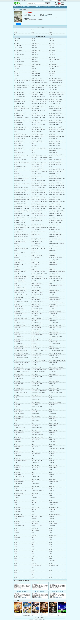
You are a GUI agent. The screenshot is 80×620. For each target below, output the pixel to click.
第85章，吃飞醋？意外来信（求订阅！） (38, 87)
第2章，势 (33, 38)
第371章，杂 (16, 255)
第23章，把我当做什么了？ (36, 50)
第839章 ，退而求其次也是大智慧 (19, 525)
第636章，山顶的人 (17, 409)
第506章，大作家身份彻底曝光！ (54, 332)
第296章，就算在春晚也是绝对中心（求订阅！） (40, 210)
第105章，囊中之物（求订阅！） (19, 99)
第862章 (50, 537)
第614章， (50, 395)
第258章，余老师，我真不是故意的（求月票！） (22, 189)
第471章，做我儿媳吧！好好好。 (37, 313)
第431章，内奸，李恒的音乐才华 (19, 290)
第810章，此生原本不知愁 (36, 507)
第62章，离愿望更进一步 (36, 73)
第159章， (15, 131)
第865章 (50, 539)
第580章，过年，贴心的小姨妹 (37, 376)
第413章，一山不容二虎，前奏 (19, 280)
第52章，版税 (16, 68)
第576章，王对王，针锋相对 (19, 374)
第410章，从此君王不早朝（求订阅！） (20, 278)
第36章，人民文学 (52, 57)
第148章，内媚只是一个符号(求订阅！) (38, 124)
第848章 (15, 530)
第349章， (50, 241)
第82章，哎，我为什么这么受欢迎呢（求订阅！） (40, 85)
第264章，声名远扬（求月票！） (19, 192)
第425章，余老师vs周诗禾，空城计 (20, 287)
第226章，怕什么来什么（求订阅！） (38, 169)
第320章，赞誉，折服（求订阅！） (55, 224)
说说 (15, 34)
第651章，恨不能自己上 (53, 416)
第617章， (50, 397)
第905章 (15, 563)
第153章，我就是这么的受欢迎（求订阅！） (21, 127)
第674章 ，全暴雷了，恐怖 (18, 430)
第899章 (15, 560)
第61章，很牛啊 (16, 73)
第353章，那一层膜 (17, 245)
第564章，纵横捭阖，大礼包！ (19, 367)
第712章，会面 (34, 451)
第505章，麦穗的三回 (35, 332)
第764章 (33, 481)
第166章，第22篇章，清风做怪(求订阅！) (38, 134)
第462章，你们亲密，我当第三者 (37, 308)
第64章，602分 (16, 75)
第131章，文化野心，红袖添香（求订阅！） (56, 113)
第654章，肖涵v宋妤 (52, 418)
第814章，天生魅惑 (52, 509)
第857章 (15, 535)
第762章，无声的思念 (52, 479)
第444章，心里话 (34, 297)
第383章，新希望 (17, 262)
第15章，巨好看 (51, 45)
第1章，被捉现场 (17, 38)
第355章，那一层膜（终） (53, 245)
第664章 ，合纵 (16, 425)
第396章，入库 (34, 269)
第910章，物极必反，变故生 (54, 565)
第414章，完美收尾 (35, 280)
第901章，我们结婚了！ (53, 560)
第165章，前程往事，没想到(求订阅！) (20, 134)
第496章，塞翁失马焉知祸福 (36, 327)
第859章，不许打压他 (52, 535)
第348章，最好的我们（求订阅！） (37, 241)
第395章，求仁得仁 (17, 269)
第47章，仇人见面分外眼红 (36, 64)
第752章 (33, 474)
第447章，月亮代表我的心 (36, 299)
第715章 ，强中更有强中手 (36, 453)
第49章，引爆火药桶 (17, 66)
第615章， (15, 397)
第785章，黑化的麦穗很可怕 (19, 493)
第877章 (50, 546)
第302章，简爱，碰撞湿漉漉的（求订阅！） (56, 213)
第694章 (33, 441)
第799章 (50, 500)
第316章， (33, 222)
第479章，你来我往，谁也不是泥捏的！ (20, 318)
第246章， (15, 182)
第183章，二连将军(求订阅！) (19, 145)
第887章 (15, 553)
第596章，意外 (51, 385)
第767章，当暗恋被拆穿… (36, 483)
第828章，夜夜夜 (34, 518)
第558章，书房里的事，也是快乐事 (20, 364)
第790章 (50, 495)
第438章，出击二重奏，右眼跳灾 (37, 294)
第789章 (33, 495)
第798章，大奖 (34, 500)
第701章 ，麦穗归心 (52, 444)
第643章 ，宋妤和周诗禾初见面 (19, 413)
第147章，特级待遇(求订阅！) (19, 124)
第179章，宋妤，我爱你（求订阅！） (55, 141)
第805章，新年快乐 (52, 504)
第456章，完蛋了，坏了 (36, 304)
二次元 (32, 6)
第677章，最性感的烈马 (53, 430)
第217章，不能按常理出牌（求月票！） (38, 164)
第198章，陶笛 (34, 154)
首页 (15, 6)
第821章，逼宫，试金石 (18, 514)
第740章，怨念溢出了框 (36, 467)
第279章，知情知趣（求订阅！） (54, 199)
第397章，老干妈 (52, 269)
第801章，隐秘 (34, 502)
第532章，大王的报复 (35, 348)
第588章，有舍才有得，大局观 (54, 374)
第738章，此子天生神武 (53, 465)
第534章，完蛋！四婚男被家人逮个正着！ (21, 350)
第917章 (15, 570)
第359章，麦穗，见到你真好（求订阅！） (21, 248)
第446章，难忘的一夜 (17, 299)
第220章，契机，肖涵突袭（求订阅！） (38, 166)
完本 (24, 6)
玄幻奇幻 (45, 6)
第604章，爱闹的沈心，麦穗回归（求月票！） (39, 390)
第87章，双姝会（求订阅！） (19, 89)
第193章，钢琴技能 (52, 150)
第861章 (33, 537)
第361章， (50, 248)
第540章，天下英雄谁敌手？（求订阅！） (21, 353)
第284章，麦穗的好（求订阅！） (37, 203)
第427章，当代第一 (52, 287)
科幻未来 (63, 6)
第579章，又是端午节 (17, 376)
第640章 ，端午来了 (35, 411)
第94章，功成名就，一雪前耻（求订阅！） (39, 92)
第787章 (50, 493)
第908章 (15, 565)
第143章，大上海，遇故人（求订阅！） (55, 120)
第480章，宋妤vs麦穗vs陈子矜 (37, 318)
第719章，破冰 (51, 455)
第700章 (33, 444)
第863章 (15, 539)
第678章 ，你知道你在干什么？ (19, 432)
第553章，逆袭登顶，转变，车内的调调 (38, 360)
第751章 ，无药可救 (17, 474)
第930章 (46, 15)
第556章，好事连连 (35, 362)
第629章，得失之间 (52, 404)
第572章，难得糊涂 (52, 371)
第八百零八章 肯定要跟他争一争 (40, 588)
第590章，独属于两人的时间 (54, 381)
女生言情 (36, 6)
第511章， (33, 336)
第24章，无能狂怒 (52, 50)
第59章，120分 (34, 71)
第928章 (50, 29)
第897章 (33, 558)
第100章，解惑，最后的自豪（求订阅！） (39, 96)
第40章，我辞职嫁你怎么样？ (19, 61)
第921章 (33, 34)
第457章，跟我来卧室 (52, 304)
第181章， (33, 143)
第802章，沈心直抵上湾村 (53, 502)
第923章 (33, 32)
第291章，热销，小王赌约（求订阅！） (55, 206)
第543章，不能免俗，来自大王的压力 (20, 355)
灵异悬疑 (54, 6)
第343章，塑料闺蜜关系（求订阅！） (55, 238)
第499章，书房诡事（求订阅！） (37, 329)
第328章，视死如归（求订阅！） (37, 229)
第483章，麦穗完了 (35, 320)
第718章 (33, 455)
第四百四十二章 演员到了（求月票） (23, 588)
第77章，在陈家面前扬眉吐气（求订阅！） (56, 82)
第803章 (15, 504)
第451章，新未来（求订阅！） (54, 301)
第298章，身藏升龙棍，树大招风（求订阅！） (22, 211)
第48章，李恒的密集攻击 (53, 64)
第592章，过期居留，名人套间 (37, 383)
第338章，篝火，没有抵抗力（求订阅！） (21, 236)
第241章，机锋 (34, 178)
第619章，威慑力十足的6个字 (36, 399)
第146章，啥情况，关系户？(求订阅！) (55, 122)
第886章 (50, 551)
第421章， (50, 283)
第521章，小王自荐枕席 (53, 341)
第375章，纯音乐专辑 (35, 257)
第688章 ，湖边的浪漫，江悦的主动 (38, 437)
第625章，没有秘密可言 (36, 402)
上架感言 (15, 78)
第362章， (15, 250)
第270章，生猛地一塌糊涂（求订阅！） (20, 196)
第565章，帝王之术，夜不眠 (36, 367)
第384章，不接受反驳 (35, 262)
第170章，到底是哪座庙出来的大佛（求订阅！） (57, 136)
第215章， (15, 164)
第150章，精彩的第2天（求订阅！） (20, 126)
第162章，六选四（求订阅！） (19, 133)
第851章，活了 (16, 532)
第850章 (50, 530)
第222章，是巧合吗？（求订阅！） (20, 168)
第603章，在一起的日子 (18, 390)
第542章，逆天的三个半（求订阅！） (55, 353)
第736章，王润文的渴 (17, 465)
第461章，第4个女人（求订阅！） (19, 308)
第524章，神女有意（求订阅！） (54, 343)
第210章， (33, 161)
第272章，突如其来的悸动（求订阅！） (55, 196)
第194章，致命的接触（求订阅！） (20, 152)
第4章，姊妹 (16, 40)
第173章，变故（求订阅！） (54, 138)
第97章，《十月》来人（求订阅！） (38, 94)
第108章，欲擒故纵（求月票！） (19, 101)
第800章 (15, 502)
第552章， (15, 360)
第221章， (50, 166)
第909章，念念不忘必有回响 (36, 565)
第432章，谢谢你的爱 (35, 290)
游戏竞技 (59, 6)
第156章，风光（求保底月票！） (19, 129)
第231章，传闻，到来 (17, 173)
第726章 (50, 458)
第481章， (50, 318)
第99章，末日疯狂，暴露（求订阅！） (20, 96)
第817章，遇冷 (51, 511)
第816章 (33, 511)
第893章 (15, 556)
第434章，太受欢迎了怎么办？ (19, 292)
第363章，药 (34, 250)
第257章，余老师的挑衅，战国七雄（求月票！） (57, 187)
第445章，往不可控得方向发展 (54, 297)
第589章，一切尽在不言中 (36, 381)
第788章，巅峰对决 (17, 495)
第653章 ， (33, 418)
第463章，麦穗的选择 (52, 308)
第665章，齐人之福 (35, 425)
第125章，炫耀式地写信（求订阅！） (55, 110)
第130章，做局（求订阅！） (36, 113)
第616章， (33, 397)
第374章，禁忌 (16, 257)
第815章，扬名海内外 (17, 511)
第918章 (33, 570)
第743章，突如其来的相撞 (36, 469)
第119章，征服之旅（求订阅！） (54, 106)
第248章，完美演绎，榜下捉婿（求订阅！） (56, 182)
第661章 (15, 423)
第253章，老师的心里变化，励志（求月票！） (39, 185)
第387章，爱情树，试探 (36, 264)
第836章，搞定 (16, 523)
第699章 (15, 444)
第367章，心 (51, 252)
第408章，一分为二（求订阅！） (37, 276)
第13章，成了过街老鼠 (18, 45)
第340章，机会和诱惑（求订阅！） (55, 236)
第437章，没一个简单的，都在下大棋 (20, 294)
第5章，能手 (34, 40)
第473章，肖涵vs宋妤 (17, 315)
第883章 (50, 549)
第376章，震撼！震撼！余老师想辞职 (55, 257)
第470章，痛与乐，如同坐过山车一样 (20, 313)
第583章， (33, 378)
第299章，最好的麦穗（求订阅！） (37, 211)
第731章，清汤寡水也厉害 (36, 462)
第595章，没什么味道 (35, 385)
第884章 (15, 551)
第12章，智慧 (51, 43)
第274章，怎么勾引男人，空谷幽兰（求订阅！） (40, 197)
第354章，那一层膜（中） (36, 245)
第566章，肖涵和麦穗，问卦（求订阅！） (56, 367)
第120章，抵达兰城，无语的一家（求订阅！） (22, 108)
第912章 (33, 567)
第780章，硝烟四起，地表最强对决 (37, 490)
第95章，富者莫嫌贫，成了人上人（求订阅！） (57, 92)
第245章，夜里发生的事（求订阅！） (55, 180)
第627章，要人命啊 (17, 404)
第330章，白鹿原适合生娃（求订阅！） (20, 231)
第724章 (33, 458)
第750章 (50, 472)
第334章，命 (34, 232)
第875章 (15, 546)
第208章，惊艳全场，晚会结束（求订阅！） (56, 159)
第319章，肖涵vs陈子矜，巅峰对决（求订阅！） (40, 224)
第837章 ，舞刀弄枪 (35, 523)
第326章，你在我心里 (52, 227)
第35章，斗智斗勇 (35, 57)
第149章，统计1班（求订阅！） (54, 124)
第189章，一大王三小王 (18, 148)
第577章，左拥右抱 (35, 374)
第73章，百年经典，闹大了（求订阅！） (38, 80)
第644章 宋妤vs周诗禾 (35, 413)
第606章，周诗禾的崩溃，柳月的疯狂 (20, 392)
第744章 (50, 469)
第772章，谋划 (16, 486)
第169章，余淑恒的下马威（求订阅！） (38, 136)
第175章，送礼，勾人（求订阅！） (37, 140)
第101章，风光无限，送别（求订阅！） (55, 96)
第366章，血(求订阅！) (35, 252)
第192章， (15, 150)
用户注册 (64, 0)
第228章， (15, 171)
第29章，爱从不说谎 (35, 54)
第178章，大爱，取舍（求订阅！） (37, 141)
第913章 (50, 567)
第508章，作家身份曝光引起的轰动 (37, 334)
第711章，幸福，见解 (17, 451)
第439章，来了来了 (52, 294)
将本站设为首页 (17, 0)
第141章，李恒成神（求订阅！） (19, 120)
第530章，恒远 (51, 346)
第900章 (33, 560)
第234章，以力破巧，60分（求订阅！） (20, 175)
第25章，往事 (16, 52)
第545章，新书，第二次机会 (54, 355)
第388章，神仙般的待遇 (53, 264)
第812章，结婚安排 (17, 509)
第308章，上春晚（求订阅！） (54, 217)
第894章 (33, 556)
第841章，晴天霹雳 (52, 525)
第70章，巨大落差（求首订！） (37, 78)
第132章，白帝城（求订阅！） (19, 115)
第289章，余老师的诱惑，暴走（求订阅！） (21, 206)
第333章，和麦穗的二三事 (18, 232)
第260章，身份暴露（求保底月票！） (55, 189)
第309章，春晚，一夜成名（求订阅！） (20, 218)
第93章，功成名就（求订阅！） (19, 92)
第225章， (15, 169)
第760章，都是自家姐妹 (18, 479)
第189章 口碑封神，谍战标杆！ (57, 588)
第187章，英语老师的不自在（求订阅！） (39, 147)
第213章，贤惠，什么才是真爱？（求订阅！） (39, 162)
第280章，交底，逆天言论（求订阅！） (20, 201)
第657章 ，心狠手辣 (52, 420)
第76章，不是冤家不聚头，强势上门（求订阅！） (40, 82)
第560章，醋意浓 (52, 364)
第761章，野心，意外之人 (36, 479)
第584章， (50, 378)
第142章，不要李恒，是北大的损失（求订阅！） (40, 120)
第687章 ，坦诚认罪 (17, 437)
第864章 (33, 539)
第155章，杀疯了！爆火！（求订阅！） (55, 127)
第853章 (50, 532)
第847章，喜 (51, 528)
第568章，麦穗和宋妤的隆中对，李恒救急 (39, 369)
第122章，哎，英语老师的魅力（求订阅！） (56, 108)
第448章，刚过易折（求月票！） (54, 299)
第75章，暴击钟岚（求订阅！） (19, 82)
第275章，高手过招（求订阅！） (54, 197)
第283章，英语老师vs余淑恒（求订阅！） (21, 203)
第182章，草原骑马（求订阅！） (54, 143)
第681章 (15, 434)
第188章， (50, 147)
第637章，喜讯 (34, 409)
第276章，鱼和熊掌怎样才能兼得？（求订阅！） (22, 199)
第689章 (50, 437)
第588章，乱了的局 (17, 381)
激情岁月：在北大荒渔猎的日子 (57, 591)
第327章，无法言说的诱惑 (18, 229)
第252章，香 (16, 185)
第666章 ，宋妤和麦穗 (52, 425)
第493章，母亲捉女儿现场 (36, 325)
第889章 (50, 553)
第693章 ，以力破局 (17, 441)
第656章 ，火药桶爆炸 (35, 420)
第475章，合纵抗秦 (52, 315)
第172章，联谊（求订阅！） (36, 138)
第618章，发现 (16, 399)
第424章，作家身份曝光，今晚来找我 (55, 285)
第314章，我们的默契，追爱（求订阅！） (56, 220)
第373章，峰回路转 (52, 255)
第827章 (15, 518)
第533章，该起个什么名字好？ (54, 348)
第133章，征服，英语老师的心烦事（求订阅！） (40, 115)
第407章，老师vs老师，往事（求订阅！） (21, 276)
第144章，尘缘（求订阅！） (19, 122)
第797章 (15, 500)
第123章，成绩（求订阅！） (19, 110)
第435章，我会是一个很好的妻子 (37, 292)
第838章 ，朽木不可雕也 (53, 523)
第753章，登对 (51, 474)
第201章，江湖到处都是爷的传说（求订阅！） (39, 155)
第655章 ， (16, 420)
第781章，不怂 (51, 490)
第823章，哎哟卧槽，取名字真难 (54, 514)
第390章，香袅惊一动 (35, 266)
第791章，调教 (16, 497)
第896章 (15, 558)
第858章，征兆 (34, 535)
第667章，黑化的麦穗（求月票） (19, 427)
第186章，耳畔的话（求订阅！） (19, 147)
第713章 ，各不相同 (52, 451)
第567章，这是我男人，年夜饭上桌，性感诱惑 (22, 369)
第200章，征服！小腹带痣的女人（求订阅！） (22, 155)
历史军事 (40, 6)
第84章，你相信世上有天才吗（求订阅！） (21, 87)
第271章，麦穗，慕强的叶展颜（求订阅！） (39, 196)
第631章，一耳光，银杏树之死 (37, 406)
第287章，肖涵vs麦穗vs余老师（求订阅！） (39, 204)
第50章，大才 (34, 66)
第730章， (15, 462)
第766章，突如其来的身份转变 (19, 483)
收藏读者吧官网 (24, 0)
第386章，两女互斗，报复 (18, 264)
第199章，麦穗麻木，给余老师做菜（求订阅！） (57, 154)
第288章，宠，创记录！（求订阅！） (55, 204)
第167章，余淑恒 (52, 134)
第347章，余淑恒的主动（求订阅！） (20, 241)
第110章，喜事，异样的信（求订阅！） (55, 101)
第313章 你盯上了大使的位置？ (22, 597)
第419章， (15, 283)
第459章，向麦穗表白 (35, 306)
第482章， (15, 320)
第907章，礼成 (51, 563)
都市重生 (50, 6)
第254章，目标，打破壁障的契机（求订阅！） (57, 185)
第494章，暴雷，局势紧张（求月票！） (55, 325)
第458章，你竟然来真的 (18, 306)
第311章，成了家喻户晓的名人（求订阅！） (56, 218)
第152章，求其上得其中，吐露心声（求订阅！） (57, 126)
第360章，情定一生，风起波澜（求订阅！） (39, 248)
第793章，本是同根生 (52, 497)
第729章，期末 (51, 460)
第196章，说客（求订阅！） (54, 152)
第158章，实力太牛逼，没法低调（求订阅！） (57, 129)
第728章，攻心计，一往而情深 (37, 460)
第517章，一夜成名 (35, 339)
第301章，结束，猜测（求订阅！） (37, 213)
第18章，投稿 (51, 47)
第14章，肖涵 (34, 45)
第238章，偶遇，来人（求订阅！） (37, 176)
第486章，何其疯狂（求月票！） (37, 322)
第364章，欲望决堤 (52, 250)
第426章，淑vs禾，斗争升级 (36, 287)
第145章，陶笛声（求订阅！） (37, 122)
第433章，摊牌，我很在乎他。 (54, 290)
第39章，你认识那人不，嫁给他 (54, 59)
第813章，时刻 (34, 509)
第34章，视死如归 (17, 57)
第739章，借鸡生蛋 (17, 467)
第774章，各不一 (52, 486)
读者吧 (19, 3)
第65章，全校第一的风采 (36, 75)
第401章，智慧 (16, 273)
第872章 (15, 544)
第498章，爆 (16, 329)
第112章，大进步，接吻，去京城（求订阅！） (39, 103)
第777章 (33, 488)
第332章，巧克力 (52, 231)
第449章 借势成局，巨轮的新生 (57, 597)
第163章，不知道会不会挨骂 (36, 133)
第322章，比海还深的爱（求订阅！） (38, 225)
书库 (17, 6)
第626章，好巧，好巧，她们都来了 (55, 402)
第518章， (50, 339)
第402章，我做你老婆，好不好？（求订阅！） (39, 273)
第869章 (15, 542)
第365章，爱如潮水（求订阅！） (19, 252)
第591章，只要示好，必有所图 (19, 383)
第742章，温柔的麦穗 (17, 469)
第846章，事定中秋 (35, 528)
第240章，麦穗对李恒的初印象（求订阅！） (21, 178)
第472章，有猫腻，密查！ (53, 313)
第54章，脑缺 (51, 68)
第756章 (50, 476)
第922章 (50, 32)
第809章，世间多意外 (17, 507)
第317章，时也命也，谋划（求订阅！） (55, 222)
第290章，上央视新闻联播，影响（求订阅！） (39, 206)
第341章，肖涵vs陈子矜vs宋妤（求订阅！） (21, 238)
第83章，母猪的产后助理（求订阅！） (55, 85)
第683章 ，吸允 (51, 434)
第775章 (15, 488)
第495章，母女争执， (17, 327)
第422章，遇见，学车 (17, 285)
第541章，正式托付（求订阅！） (37, 353)
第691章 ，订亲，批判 (35, 439)
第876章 (33, 546)
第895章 (50, 556)
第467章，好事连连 (17, 311)
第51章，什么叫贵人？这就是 (54, 66)
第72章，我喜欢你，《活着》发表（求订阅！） (22, 80)
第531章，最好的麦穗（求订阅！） (20, 348)
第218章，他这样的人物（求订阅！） (55, 164)
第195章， (33, 152)
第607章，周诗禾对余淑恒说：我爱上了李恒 (39, 392)
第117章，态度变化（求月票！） (19, 106)
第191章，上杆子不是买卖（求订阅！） (55, 148)
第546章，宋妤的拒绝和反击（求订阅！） (21, 357)
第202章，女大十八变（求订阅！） (55, 155)
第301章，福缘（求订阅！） (19, 213)
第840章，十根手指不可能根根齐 (37, 525)
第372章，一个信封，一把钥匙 (37, 255)
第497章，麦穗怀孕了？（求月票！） (55, 327)
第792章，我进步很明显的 (36, 497)
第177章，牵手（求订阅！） (19, 141)
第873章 (33, 544)
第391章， (50, 266)
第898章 (50, 558)
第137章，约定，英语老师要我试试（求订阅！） (57, 117)
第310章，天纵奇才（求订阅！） (37, 218)
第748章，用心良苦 (17, 472)
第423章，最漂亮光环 (35, 285)
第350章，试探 (16, 243)
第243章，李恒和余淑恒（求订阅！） (20, 180)
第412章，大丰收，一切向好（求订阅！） (56, 278)
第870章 (33, 542)
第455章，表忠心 (17, 304)
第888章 (33, 553)
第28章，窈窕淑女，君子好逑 (19, 54)
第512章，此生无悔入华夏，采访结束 (55, 336)
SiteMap (45, 617)
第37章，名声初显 (17, 59)
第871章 (50, 542)
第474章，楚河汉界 (35, 315)
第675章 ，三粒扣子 (35, 430)
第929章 (33, 29)
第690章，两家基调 (17, 439)
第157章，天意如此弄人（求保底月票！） (39, 129)
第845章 (15, 528)
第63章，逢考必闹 (52, 73)
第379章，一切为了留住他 (53, 259)
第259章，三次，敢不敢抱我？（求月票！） (39, 189)
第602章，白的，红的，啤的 (54, 388)
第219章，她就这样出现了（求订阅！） (20, 166)
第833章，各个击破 (17, 521)
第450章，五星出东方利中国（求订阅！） (39, 301)
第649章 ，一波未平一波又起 (19, 416)
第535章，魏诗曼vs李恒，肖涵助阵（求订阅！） (40, 350)
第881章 (15, 549)
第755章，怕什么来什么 (36, 476)
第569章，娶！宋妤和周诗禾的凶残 (55, 369)
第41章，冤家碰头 (35, 61)
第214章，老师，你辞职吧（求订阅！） (55, 162)
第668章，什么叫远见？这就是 (37, 427)
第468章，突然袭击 (35, 311)
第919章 (50, 570)
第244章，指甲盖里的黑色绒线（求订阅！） (39, 180)
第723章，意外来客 (17, 458)
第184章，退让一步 (35, 145)
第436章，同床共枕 (52, 292)
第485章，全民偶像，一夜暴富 (19, 322)
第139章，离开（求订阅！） (36, 119)
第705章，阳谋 (16, 448)
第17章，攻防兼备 (35, 47)
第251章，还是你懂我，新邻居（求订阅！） (56, 183)
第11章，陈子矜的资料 (35, 43)
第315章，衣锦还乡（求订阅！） (19, 222)
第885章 (33, 551)
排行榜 (21, 6)
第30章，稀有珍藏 (52, 54)
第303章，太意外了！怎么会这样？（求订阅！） (22, 215)
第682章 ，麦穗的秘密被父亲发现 (37, 434)
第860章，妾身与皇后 (17, 537)
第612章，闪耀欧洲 (17, 395)
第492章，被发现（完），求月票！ (20, 325)
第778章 (50, 488)
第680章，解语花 (52, 432)
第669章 (50, 427)
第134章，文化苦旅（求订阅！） (54, 115)
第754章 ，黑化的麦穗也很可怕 (19, 476)
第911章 (15, 567)
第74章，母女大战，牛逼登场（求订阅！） (56, 80)
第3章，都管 (51, 38)
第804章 (33, 504)
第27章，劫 (51, 52)
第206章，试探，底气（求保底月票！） (20, 159)
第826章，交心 (51, 516)
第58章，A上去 (16, 71)
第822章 (33, 514)
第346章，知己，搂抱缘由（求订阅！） (55, 239)
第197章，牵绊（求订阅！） (19, 154)
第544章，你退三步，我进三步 (37, 355)
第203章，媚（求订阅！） (18, 157)
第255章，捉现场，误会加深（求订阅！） (21, 187)
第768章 (50, 483)
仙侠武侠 (28, 6)
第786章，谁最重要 (35, 493)
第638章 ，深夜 (51, 409)
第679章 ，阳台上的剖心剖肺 (36, 432)
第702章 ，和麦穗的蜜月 (18, 446)
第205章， (50, 157)
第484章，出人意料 (52, 320)
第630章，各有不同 (17, 406)
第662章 (33, 423)
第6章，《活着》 (52, 40)
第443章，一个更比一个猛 (18, 297)
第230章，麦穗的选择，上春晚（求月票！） (56, 171)
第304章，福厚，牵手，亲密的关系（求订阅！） (40, 215)
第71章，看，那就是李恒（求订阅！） (55, 78)
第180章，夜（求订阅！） (18, 143)
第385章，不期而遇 (52, 262)
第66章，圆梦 (51, 75)
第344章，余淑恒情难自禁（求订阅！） (20, 239)
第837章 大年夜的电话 (38, 597)
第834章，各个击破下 (35, 521)
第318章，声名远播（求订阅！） (19, 224)
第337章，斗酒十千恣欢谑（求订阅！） (55, 234)
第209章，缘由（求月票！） (19, 161)
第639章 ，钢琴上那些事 (18, 411)
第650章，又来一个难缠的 (36, 416)
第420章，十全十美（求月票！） (37, 283)
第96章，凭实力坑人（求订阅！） (19, 94)
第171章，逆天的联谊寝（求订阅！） (20, 138)
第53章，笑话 (34, 68)
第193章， (33, 150)
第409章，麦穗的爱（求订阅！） (54, 276)
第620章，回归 (51, 399)
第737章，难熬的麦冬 (35, 465)
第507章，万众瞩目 (17, 334)
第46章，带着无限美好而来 (18, 64)
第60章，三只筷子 (52, 71)
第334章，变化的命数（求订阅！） (55, 232)
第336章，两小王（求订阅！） (37, 234)
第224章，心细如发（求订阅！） (54, 168)
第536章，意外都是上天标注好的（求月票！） (57, 350)
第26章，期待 (34, 52)
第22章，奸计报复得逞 (18, 50)
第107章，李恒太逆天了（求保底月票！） (56, 99)
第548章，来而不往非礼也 (53, 357)
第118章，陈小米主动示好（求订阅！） (38, 106)
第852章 (33, 532)
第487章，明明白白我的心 (53, 322)
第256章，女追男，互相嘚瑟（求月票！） (39, 187)
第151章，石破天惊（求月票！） (37, 126)
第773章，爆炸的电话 (35, 486)
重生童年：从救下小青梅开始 (40, 591)
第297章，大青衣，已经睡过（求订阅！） (56, 210)
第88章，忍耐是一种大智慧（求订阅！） (38, 89)
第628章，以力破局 (35, 404)
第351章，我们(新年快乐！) (36, 243)
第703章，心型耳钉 (35, 446)
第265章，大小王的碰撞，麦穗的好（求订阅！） (40, 192)
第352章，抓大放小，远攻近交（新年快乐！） (57, 243)
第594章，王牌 (16, 385)
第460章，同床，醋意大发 (53, 306)
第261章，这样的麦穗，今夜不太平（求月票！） (22, 190)
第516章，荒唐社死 (17, 339)
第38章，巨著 (34, 59)
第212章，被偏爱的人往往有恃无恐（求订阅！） (22, 162)
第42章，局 (51, 61)
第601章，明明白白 (35, 388)
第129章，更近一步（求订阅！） (19, 113)
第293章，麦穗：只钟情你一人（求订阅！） (39, 208)
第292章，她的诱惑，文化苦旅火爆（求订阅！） (22, 208)
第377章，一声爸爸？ (17, 259)
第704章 (50, 446)
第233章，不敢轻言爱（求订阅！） (55, 173)
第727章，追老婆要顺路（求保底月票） (20, 460)
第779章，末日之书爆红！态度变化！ (20, 490)
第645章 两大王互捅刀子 (53, 413)
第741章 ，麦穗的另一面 (53, 467)
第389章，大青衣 (17, 266)
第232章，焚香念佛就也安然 (36, 173)
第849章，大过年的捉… (36, 530)
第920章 (50, 34)
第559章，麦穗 (34, 364)
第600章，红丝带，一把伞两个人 (19, 388)
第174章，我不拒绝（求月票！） (19, 140)
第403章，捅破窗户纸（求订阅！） (55, 273)
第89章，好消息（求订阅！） (54, 89)
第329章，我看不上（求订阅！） (54, 229)
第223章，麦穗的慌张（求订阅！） (37, 168)
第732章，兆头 (51, 462)
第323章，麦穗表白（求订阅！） (54, 225)
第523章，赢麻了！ (35, 343)
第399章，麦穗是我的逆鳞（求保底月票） (39, 271)
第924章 (15, 32)
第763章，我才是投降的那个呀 (19, 481)
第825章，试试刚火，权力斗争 (37, 516)
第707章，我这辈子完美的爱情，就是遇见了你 (57, 448)
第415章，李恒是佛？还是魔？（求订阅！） (56, 280)
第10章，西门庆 (16, 43)
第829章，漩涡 (51, 518)
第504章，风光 (16, 332)
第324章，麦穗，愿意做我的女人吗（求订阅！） (22, 227)
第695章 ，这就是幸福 (52, 441)
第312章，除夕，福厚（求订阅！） (20, 220)
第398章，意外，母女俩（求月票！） (20, 271)
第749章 (33, 472)
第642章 (50, 411)
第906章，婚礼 (34, 563)
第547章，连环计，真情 (36, 357)
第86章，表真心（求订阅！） (54, 87)
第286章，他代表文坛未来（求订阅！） (20, 204)
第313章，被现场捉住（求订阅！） (37, 220)
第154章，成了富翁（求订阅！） (37, 127)
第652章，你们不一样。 (18, 418)
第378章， (33, 259)
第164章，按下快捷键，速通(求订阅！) (55, 133)
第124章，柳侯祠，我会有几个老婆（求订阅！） (40, 110)
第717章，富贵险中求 (17, 455)
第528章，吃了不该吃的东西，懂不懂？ (20, 346)
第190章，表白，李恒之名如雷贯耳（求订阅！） (40, 148)
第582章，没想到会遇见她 (18, 378)
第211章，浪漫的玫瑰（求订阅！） (55, 161)
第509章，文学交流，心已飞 (54, 334)
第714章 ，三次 (16, 453)
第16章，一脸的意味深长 (18, 47)
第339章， (33, 236)
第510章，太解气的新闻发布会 (19, 336)
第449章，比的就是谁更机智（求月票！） (21, 301)
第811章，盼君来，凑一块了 (54, 507)
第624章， (15, 402)
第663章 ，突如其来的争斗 (53, 423)
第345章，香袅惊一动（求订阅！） (37, 239)
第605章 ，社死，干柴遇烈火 (54, 390)
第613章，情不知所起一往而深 (37, 395)
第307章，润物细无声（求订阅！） (37, 217)
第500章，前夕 (51, 329)
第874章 (50, 544)
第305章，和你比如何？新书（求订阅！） (56, 215)
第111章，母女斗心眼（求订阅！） (20, 103)
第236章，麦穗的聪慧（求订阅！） (55, 175)
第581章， (50, 376)
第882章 (33, 549)
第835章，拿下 (51, 521)
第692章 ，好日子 (52, 439)
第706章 (33, 448)
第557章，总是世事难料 (53, 362)
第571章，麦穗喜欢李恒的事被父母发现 (38, 371)
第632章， (50, 406)
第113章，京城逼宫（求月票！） (54, 103)
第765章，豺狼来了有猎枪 (53, 481)
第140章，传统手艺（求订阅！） (54, 119)
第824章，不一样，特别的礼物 (19, 516)
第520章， (33, 341)
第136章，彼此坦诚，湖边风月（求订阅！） (39, 117)
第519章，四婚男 (17, 341)
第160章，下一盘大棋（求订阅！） (37, 131)
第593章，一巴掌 (52, 383)
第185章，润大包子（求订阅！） (54, 145)
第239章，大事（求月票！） (54, 176)
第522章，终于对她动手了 (18, 343)
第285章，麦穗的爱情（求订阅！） (55, 203)
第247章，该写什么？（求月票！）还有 (38, 182)
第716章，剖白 (51, 453)
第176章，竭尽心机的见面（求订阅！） (55, 140)
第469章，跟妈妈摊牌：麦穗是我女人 (55, 311)
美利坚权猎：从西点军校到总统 (22, 591)
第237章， (15, 176)
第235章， (33, 175)
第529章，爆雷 (34, 346)
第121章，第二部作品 (35, 108)
